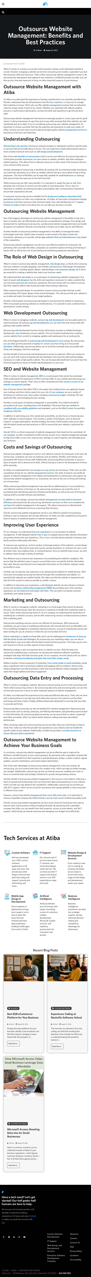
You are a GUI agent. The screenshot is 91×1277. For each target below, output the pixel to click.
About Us (74, 1234)
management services (75, 130)
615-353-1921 (65, 1273)
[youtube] (24, 1237)
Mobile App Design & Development (18, 899)
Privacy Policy (76, 1251)
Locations (74, 1255)
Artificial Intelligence (46, 897)
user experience (43, 532)
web (17, 330)
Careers (73, 1238)
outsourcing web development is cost (46, 341)
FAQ (72, 1247)
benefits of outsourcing (28, 156)
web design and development (49, 151)
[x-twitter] (4, 1237)
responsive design (67, 269)
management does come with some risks (48, 795)
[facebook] (9, 1237)
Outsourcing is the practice (16, 146)
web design (55, 264)
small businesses (66, 175)
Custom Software (21, 852)
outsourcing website (59, 277)
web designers (23, 280)
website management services (55, 105)
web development (57, 320)
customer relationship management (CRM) (33, 588)
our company (58, 392)
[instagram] (19, 1237)
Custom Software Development (55, 1235)
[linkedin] (14, 1237)
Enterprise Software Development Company (56, 1258)
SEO (41, 376)
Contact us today (11, 205)
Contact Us (85, 4)
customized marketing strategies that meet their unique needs (41, 658)
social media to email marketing (66, 663)
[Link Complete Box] (24, 1004)
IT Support (45, 852)
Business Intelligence (74, 897)
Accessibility (75, 1259)
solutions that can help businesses (61, 237)
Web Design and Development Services (54, 1248)
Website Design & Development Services (77, 855)
